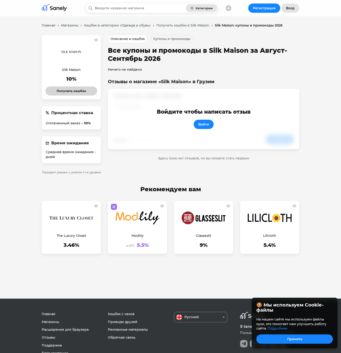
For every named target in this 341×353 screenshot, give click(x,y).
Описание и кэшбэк (127, 39)
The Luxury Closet (71, 236)
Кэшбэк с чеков (121, 314)
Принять (294, 339)
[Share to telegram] (244, 343)
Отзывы (48, 337)
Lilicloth (269, 236)
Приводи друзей (122, 322)
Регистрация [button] (264, 8)
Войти (203, 124)
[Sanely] (54, 8)
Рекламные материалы (128, 329)
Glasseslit (203, 236)
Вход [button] (290, 8)
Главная (48, 314)
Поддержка (52, 345)
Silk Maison (71, 70)
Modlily (138, 236)
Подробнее (277, 328)
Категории (204, 8)
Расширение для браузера (65, 329)
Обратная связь (121, 337)
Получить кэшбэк (71, 89)
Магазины (50, 322)
